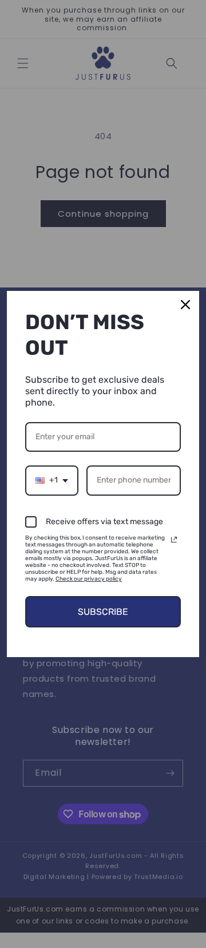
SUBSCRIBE (103, 611)
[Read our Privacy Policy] (174, 539)
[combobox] (51, 480)
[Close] (185, 304)
